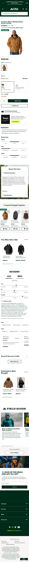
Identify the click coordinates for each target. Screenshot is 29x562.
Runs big (26, 286)
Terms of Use (3, 541)
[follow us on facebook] (10, 527)
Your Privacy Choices (18, 542)
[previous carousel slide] (3, 3)
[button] (6, 94)
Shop (2, 514)
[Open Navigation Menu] (2, 9)
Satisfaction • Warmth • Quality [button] (16, 27)
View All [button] (26, 239)
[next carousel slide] (25, 3)
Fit (1, 289)
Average (14, 297)
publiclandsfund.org (12, 558)
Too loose (3, 292)
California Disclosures (10, 544)
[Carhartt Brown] (4, 68)
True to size (14, 286)
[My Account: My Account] (23, 9)
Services (3, 509)
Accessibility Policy (5, 542)
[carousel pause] (27, 3)
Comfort (3, 294)
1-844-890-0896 (7, 551)
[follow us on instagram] (13, 527)
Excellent (26, 297)
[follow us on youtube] (18, 527)
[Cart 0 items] (26, 9)
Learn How (18, 112)
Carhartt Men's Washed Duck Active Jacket (4, 221)
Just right (15, 292)
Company (3, 503)
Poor (2, 297)
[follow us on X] (15, 527)
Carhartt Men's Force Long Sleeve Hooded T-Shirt (15, 221)
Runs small (3, 286)
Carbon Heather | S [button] (14, 225)
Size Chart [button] (25, 78)
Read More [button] (4, 191)
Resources (4, 519)
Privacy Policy (17, 541)
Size (2, 283)
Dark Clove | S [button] (24, 225)
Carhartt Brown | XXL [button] (5, 225)
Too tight (26, 292)
